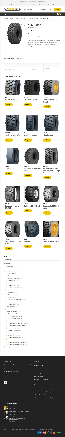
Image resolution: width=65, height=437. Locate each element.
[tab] (10, 59)
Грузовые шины (10, 273)
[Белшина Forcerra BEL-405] (13, 194)
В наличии (20, 58)
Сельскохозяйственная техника (43, 397)
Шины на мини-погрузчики (14, 337)
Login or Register (53, 4)
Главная (6, 18)
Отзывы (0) (29, 58)
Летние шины (11, 294)
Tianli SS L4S (9, 169)
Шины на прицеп (12, 285)
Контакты (35, 4)
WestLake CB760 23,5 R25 (10, 69)
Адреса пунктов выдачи (26, 4)
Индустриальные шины (41, 392)
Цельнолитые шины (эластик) (15, 318)
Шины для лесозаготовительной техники (17, 323)
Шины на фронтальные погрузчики (16, 342)
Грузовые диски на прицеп (12, 268)
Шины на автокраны (13, 328)
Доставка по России (15, 4)
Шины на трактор (12, 304)
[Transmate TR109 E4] (51, 229)
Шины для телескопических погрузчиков (18, 325)
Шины (11, 18)
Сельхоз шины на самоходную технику (16, 302)
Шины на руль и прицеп (13, 287)
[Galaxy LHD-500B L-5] (32, 194)
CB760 (38, 37)
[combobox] (32, 259)
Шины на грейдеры (12, 335)
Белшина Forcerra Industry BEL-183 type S (51, 171)
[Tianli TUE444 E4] (32, 123)
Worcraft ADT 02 (11, 100)
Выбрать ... (8, 104)
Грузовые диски (9, 266)
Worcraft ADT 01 (30, 100)
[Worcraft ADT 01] (32, 87)
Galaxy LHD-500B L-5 (32, 206)
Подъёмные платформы (13, 313)
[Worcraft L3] (32, 229)
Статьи (44, 4)
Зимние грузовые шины (13, 278)
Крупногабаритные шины (41, 394)
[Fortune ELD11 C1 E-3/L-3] (13, 229)
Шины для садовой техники (13, 309)
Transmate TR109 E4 (51, 242)
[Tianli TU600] (51, 123)
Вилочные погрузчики (41, 389)
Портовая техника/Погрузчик (15, 316)
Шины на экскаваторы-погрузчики (16, 344)
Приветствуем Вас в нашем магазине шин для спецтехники (32, 1)
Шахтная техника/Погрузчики (15, 321)
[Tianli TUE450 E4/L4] (13, 123)
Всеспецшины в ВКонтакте (5, 382)
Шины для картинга (10, 347)
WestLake (38, 35)
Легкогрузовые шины (12, 290)
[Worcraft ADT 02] (13, 87)
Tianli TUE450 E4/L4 (12, 135)
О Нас (40, 4)
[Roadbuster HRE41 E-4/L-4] (32, 156)
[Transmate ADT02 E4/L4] (51, 87)
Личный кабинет (38, 368)
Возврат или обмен (38, 373)
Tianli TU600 (48, 135)
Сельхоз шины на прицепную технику (15, 299)
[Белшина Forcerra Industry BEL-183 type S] (51, 156)
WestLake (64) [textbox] (32, 259)
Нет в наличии (9, 58)
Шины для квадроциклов (13, 306)
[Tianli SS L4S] (13, 156)
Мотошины (9, 297)
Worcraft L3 (28, 242)
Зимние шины (11, 292)
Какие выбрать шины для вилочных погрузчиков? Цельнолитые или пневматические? (18, 418)
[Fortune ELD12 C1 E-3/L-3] (51, 194)
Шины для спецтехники (20, 18)
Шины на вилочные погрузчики (15, 332)
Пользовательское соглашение (41, 379)
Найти (57, 9)
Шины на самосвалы (33, 18)
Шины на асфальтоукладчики (15, 330)
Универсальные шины (13, 283)
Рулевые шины (11, 280)
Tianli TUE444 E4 (30, 135)
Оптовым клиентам (38, 376)
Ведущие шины (11, 276)
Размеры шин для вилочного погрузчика (19, 407)
